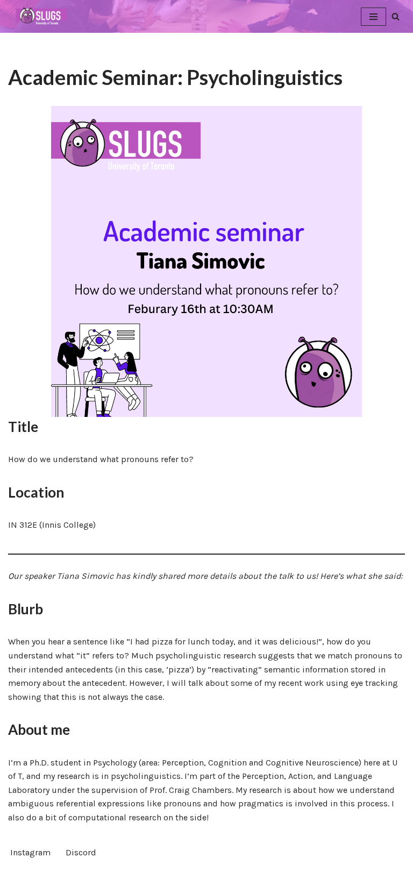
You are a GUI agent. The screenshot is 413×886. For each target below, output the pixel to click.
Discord (81, 852)
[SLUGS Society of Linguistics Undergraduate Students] (40, 16)
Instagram (30, 852)
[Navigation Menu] (373, 17)
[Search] (395, 16)
